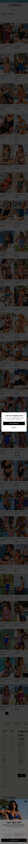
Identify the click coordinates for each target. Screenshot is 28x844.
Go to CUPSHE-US (14, 423)
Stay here (14, 427)
